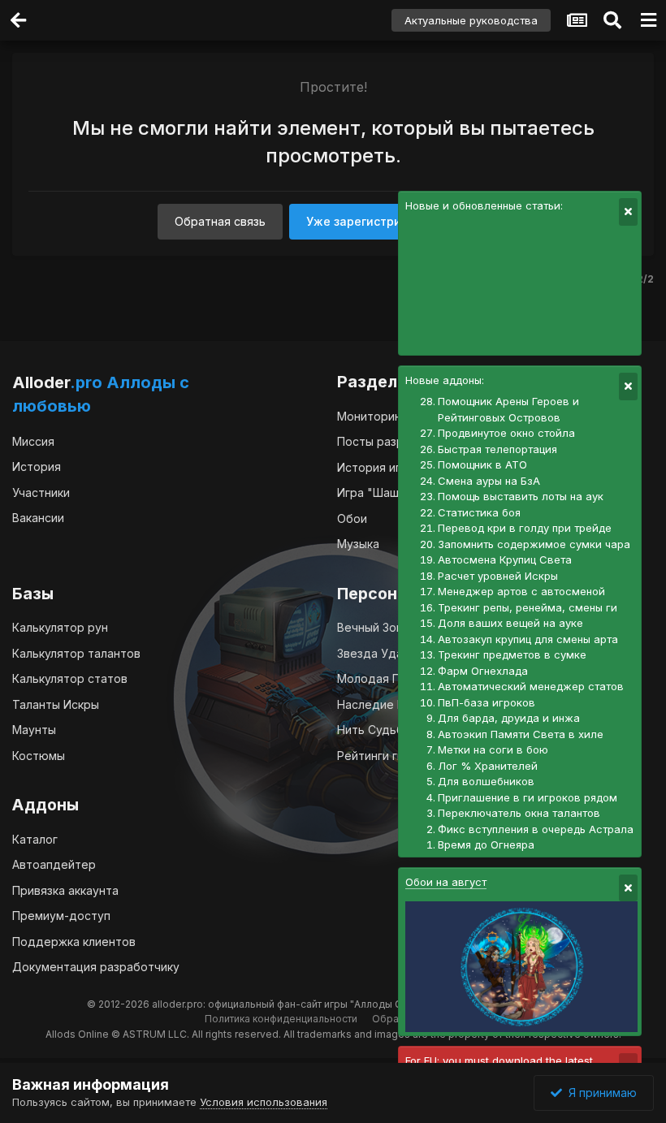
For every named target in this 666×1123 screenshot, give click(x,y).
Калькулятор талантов (76, 653)
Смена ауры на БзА (489, 480)
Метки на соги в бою (493, 749)
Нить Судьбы (374, 729)
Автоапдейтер (54, 864)
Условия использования (263, 1101)
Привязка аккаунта (65, 890)
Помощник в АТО (482, 464)
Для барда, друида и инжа (509, 717)
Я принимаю (599, 1092)
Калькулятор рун (60, 627)
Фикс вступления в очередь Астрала (536, 829)
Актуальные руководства (471, 20)
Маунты (34, 729)
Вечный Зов (370, 627)
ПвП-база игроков (486, 702)
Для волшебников (486, 781)
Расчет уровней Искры (498, 575)
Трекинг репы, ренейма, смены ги (527, 607)
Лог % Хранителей (488, 765)
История (36, 466)
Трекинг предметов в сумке (512, 654)
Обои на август (446, 881)
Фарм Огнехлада (483, 670)
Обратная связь (220, 221)
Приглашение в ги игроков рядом (527, 797)
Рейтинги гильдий (387, 755)
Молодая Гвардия (388, 678)
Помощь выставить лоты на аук (520, 496)
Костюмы (38, 755)
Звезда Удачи (376, 653)
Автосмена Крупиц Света (505, 559)
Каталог (35, 839)
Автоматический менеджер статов (531, 686)
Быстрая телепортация (497, 449)
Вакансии (38, 518)
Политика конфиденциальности (281, 1019)
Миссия (33, 441)
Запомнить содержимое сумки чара (534, 544)
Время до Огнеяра (486, 844)
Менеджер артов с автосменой (521, 591)
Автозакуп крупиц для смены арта (528, 639)
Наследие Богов (383, 704)
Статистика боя (479, 512)
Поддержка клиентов (74, 941)
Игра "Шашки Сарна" (396, 492)
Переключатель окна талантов (519, 812)
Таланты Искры (55, 704)
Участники (41, 492)
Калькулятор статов (70, 678)
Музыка (358, 544)
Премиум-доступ (61, 915)
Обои (352, 518)
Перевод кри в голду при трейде (525, 527)
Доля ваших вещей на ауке (510, 622)
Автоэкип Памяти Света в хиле (520, 734)
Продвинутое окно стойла (506, 432)
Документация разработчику (95, 967)
